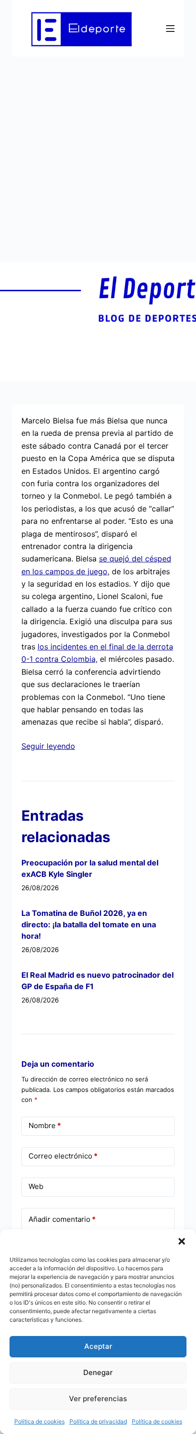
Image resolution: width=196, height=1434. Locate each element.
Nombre (45, 1125)
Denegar (98, 1372)
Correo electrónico (63, 1155)
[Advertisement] (98, 159)
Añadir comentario (62, 1219)
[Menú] (170, 28)
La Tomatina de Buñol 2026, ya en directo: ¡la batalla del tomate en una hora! (88, 924)
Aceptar (98, 1346)
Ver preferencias (98, 1398)
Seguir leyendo (48, 746)
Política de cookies (39, 1421)
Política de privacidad (98, 1421)
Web (36, 1186)
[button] (181, 1241)
